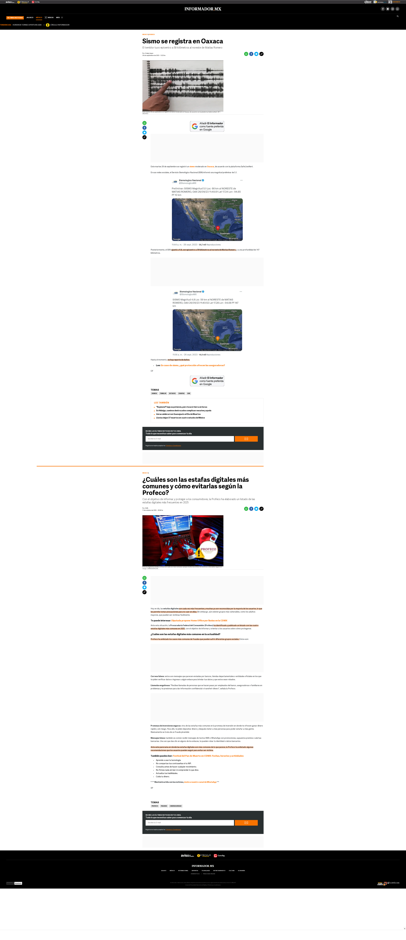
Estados (172, 393)
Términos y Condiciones (173, 445)
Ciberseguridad (175, 805)
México (39, 17)
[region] (203, 935)
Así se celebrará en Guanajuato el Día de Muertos (178, 414)
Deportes (195, 870)
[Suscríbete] (393, 1)
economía (241, 870)
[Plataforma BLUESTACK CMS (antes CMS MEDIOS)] (18, 882)
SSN (188, 393)
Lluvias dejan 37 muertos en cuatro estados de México (180, 418)
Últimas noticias (15, 17)
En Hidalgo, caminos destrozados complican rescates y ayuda (183, 410)
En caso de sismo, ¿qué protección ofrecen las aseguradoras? (193, 365)
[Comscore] (393, 882)
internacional (183, 870)
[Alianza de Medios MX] (382, 882)
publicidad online (209, 873)
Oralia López (149, 53)
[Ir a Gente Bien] (34, 1)
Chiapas (181, 393)
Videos (50, 17)
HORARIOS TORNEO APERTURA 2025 (27, 24)
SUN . (147, 508)
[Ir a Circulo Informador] (22, 1)
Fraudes (164, 805)
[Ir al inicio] (31, 8)
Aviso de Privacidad (190, 884)
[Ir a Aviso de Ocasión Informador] (10, 1)
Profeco (155, 805)
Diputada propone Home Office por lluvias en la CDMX (199, 620)
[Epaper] (379, 1)
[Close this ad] (404, 928)
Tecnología (206, 870)
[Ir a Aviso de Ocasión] (187, 853)
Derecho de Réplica (202, 884)
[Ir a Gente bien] (219, 853)
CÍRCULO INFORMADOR (59, 24)
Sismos (154, 393)
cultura (232, 870)
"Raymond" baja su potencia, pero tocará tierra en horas (181, 407)
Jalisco (29, 17)
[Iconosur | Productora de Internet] (10, 882)
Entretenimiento (219, 870)
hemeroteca (195, 873)
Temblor (163, 393)
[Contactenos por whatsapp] (397, 8)
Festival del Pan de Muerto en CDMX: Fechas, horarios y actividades (208, 756)
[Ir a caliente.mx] (368, 1)
